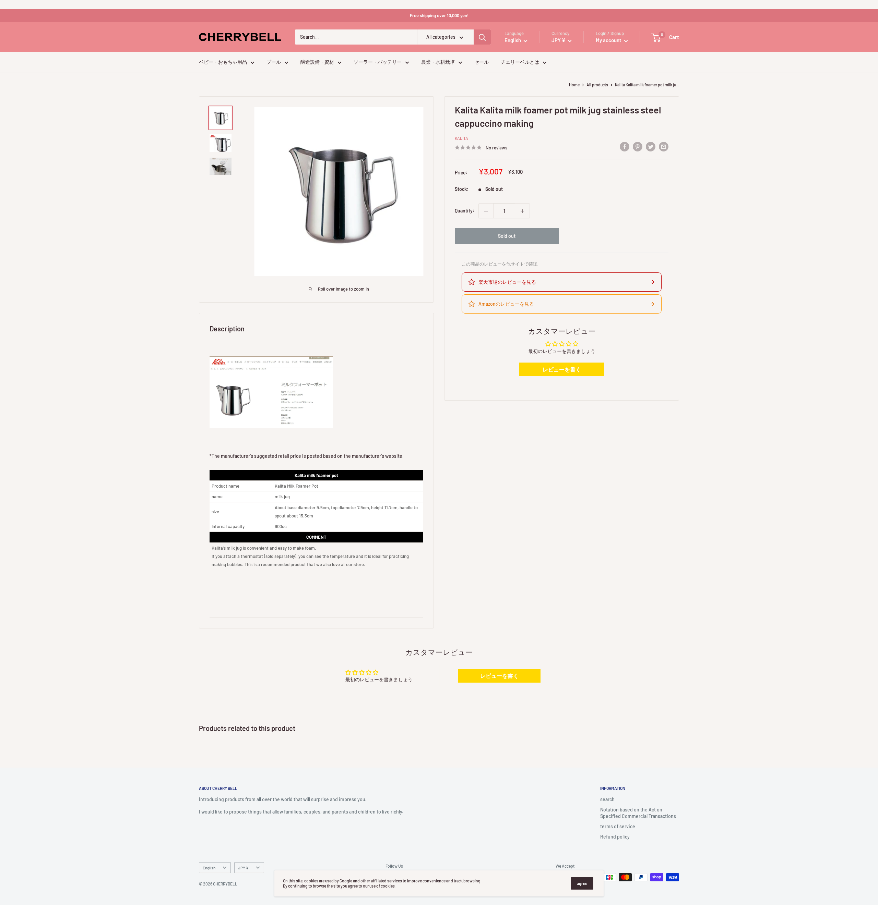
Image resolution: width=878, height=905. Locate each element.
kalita (461, 138)
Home (574, 84)
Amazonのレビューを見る (506, 304)
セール (481, 62)
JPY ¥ (243, 867)
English (209, 867)
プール (273, 62)
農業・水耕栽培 (438, 62)
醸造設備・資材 (317, 62)
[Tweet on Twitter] (650, 146)
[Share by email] (663, 146)
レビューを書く (562, 369)
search (607, 799)
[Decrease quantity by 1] (486, 211)
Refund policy (615, 837)
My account (609, 40)
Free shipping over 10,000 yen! (439, 15)
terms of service (617, 826)
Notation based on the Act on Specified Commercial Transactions (638, 813)
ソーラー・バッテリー (378, 62)
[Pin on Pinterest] (637, 146)
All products (597, 84)
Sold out (506, 236)
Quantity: (464, 211)
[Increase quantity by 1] (522, 211)
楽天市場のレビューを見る (507, 282)
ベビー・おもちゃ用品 (223, 62)
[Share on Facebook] (624, 146)
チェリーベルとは (520, 62)
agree (582, 883)
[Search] (482, 37)
